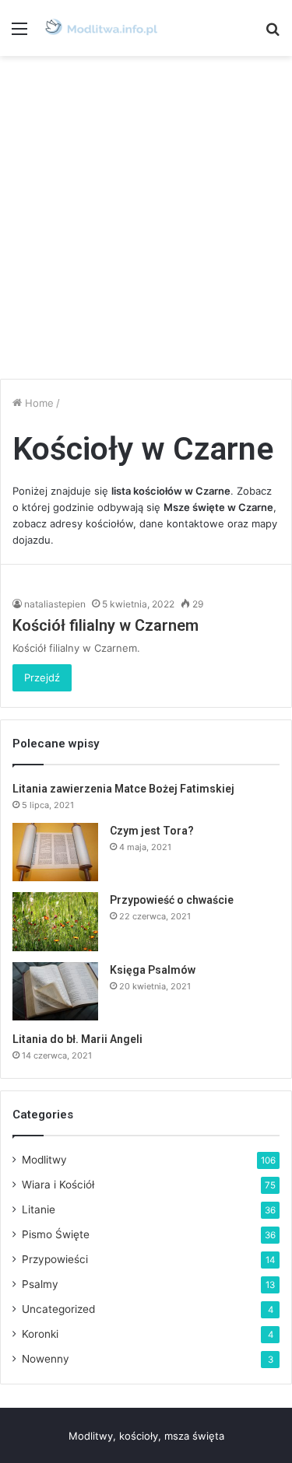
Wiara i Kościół (58, 1184)
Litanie (38, 1209)
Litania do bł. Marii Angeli (77, 1039)
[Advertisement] (146, 217)
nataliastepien (55, 604)
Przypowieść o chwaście (172, 900)
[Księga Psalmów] (55, 991)
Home (38, 403)
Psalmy (40, 1284)
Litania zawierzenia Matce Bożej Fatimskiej (123, 788)
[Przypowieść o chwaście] (55, 921)
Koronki (40, 1334)
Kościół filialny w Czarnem (105, 625)
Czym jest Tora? (152, 830)
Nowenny (45, 1359)
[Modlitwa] (101, 28)
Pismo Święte (56, 1234)
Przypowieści (55, 1259)
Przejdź (42, 677)
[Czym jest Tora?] (55, 852)
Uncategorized (58, 1309)
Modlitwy (44, 1159)
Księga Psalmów (152, 970)
